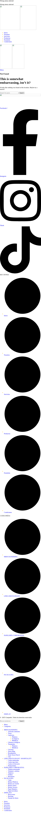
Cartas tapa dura (13, 762)
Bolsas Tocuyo (12, 787)
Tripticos (10, 773)
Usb (9, 757)
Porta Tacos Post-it (14, 755)
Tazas (10, 733)
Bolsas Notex (12, 785)
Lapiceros (11, 735)
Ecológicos (15, 739)
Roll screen (11, 794)
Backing (10, 796)
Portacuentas (12, 766)
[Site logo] (10, 29)
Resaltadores (12, 753)
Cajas (9, 780)
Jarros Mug (11, 751)
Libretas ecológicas (14, 742)
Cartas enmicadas (13, 760)
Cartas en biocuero (14, 764)
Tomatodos (11, 744)
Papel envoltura (13, 791)
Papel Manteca (12, 789)
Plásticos (14, 737)
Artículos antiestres (14, 731)
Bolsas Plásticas (13, 782)
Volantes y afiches (13, 771)
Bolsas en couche (13, 784)
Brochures (11, 776)
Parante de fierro (13, 798)
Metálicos (15, 740)
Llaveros (10, 749)
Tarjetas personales (14, 769)
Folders (10, 775)
